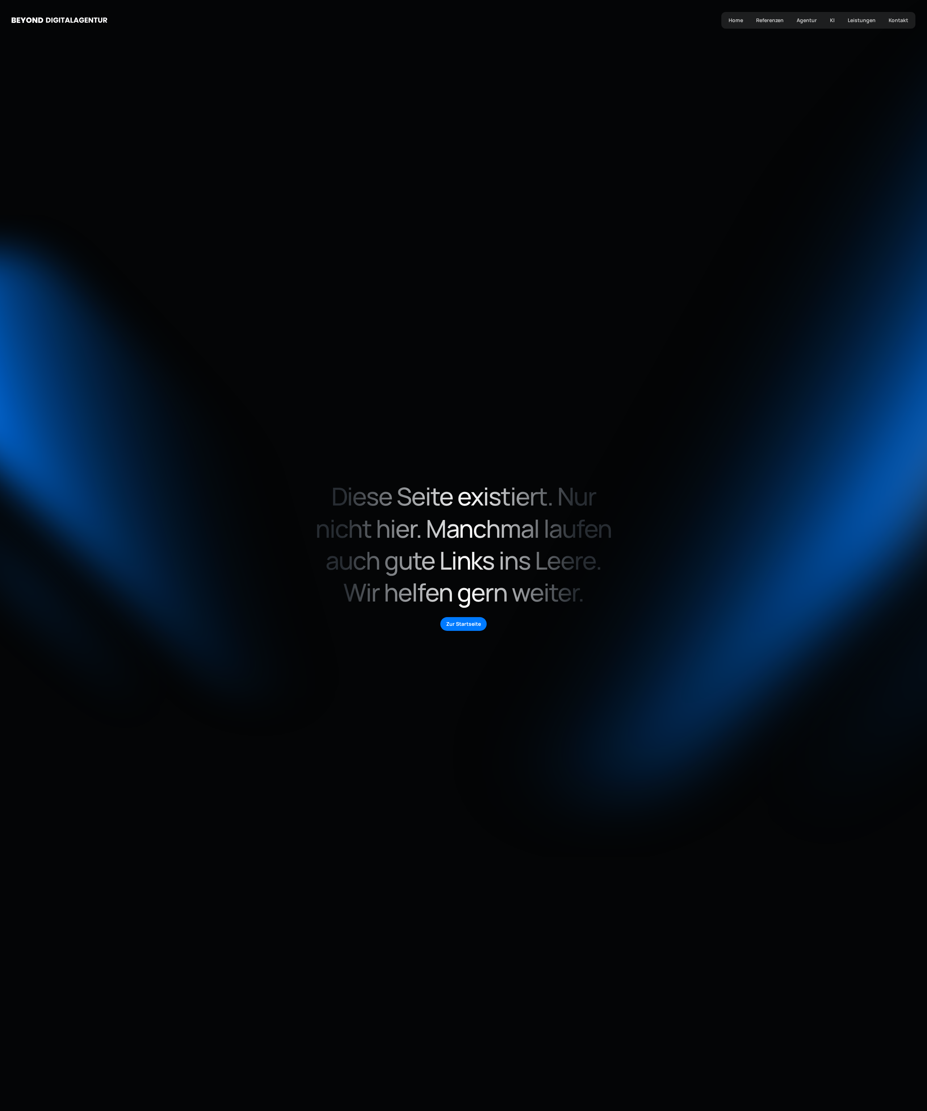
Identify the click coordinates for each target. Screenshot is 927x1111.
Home (736, 20)
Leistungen (862, 20)
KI (832, 20)
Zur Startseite (463, 623)
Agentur (807, 20)
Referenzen (770, 20)
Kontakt (898, 20)
